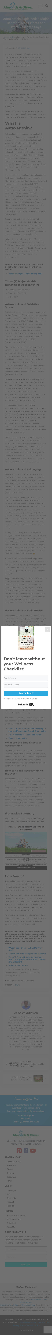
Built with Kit (26, 704)
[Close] (47, 629)
